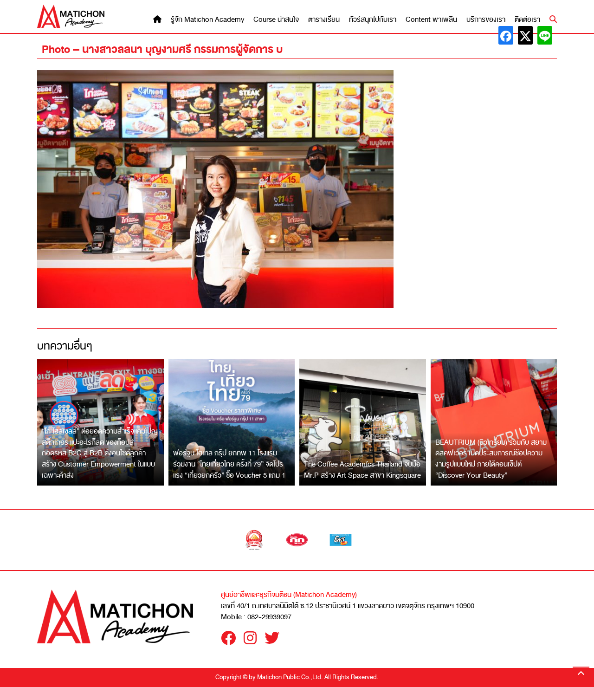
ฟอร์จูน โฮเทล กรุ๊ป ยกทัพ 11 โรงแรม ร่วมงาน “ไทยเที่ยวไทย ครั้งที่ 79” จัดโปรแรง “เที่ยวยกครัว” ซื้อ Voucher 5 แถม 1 (229, 463)
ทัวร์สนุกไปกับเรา (372, 19)
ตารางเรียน (324, 19)
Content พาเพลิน (431, 19)
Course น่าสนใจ (276, 19)
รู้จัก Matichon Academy (207, 19)
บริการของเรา (485, 19)
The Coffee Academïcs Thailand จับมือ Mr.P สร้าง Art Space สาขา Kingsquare (362, 470)
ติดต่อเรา (527, 19)
